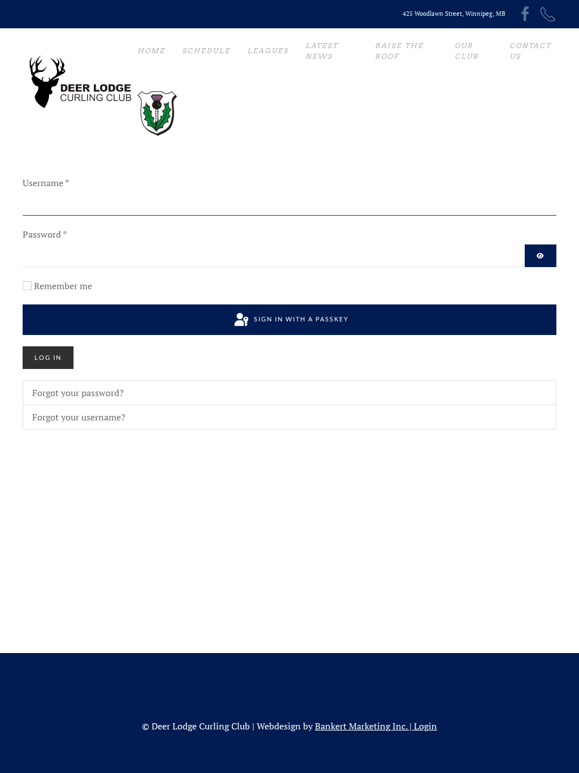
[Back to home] (80, 82)
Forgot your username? (79, 417)
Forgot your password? (78, 392)
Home (151, 50)
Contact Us (530, 51)
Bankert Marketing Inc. (361, 726)
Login (425, 726)
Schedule (206, 50)
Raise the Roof (399, 51)
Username (46, 183)
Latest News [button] (321, 51)
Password (45, 234)
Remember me (63, 286)
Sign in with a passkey (300, 319)
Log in (48, 357)
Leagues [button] (267, 50)
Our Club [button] (466, 51)
